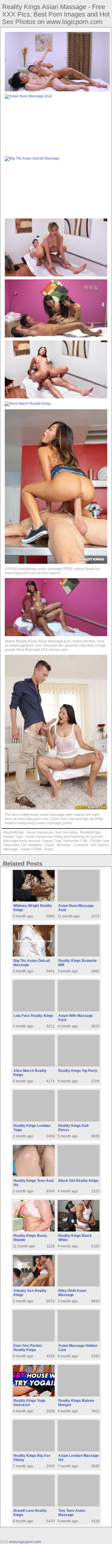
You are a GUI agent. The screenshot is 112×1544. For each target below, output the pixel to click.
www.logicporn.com (25, 1542)
